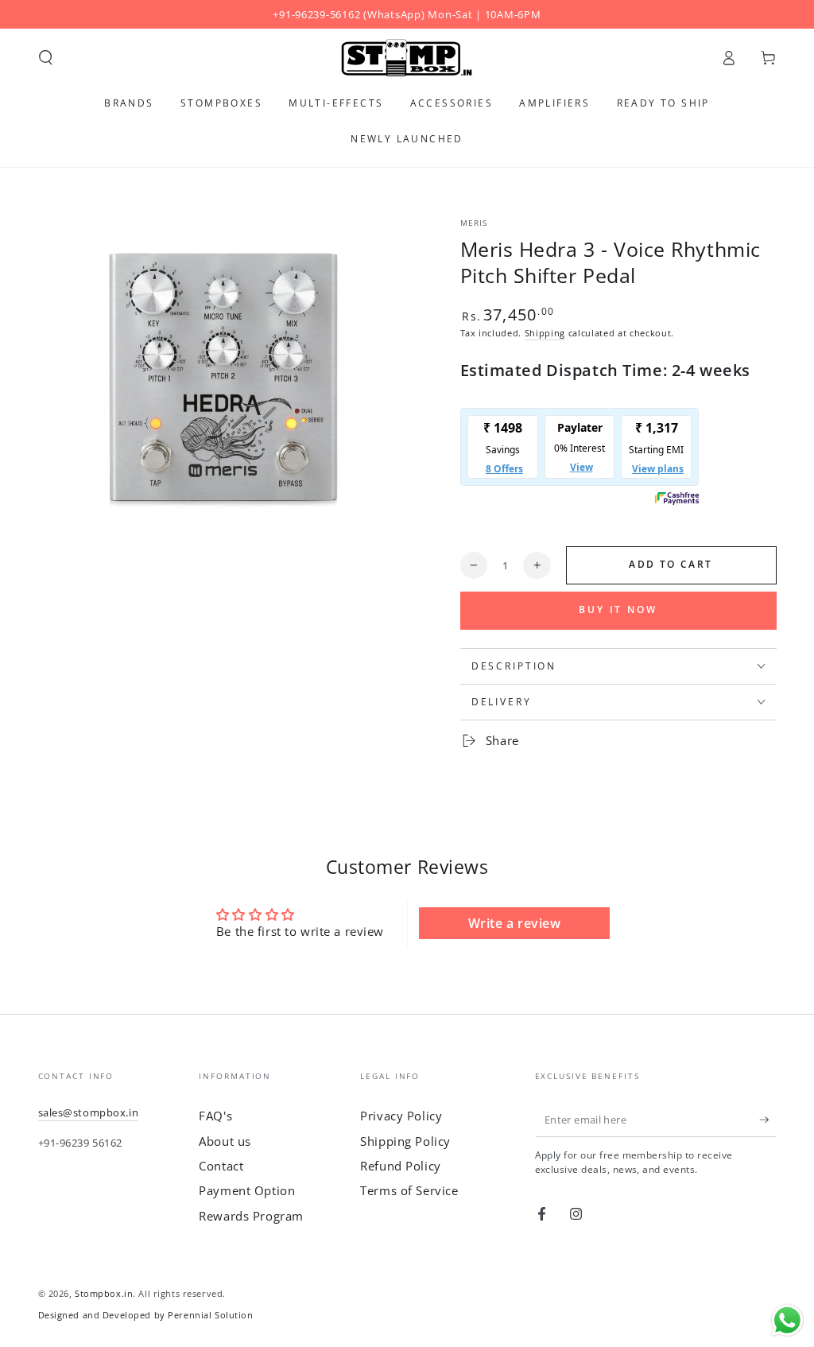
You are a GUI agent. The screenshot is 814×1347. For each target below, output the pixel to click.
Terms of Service (409, 1190)
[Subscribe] (768, 1119)
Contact (221, 1166)
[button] (45, 58)
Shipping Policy (405, 1141)
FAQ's (215, 1116)
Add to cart (670, 564)
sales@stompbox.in (88, 1112)
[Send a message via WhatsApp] (787, 1320)
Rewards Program (251, 1216)
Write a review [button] (514, 923)
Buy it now (618, 609)
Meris (474, 223)
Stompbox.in (104, 1293)
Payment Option (247, 1190)
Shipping (545, 333)
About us (225, 1141)
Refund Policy (400, 1166)
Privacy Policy (401, 1116)
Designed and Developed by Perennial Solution (146, 1315)
